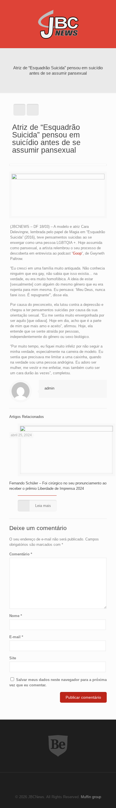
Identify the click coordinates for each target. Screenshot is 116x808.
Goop (77, 253)
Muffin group (91, 797)
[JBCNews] (58, 24)
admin (49, 388)
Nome (15, 616)
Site (12, 658)
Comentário (20, 554)
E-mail (16, 637)
